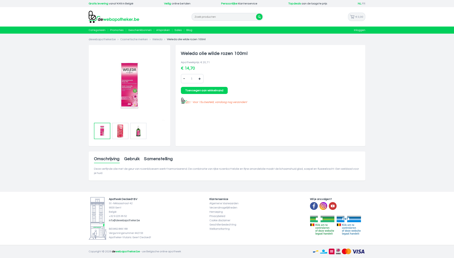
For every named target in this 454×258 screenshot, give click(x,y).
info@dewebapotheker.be (124, 220)
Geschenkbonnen (140, 30)
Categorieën (97, 30)
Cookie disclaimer (219, 220)
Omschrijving (107, 159)
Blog (189, 30)
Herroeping (216, 212)
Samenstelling (158, 159)
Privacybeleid (217, 216)
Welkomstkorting (219, 229)
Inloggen (359, 30)
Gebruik (132, 159)
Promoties (117, 30)
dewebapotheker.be (102, 39)
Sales (178, 30)
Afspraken (163, 30)
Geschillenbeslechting (222, 224)
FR (363, 3)
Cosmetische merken (134, 39)
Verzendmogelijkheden (223, 207)
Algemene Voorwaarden (224, 203)
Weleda (157, 39)
